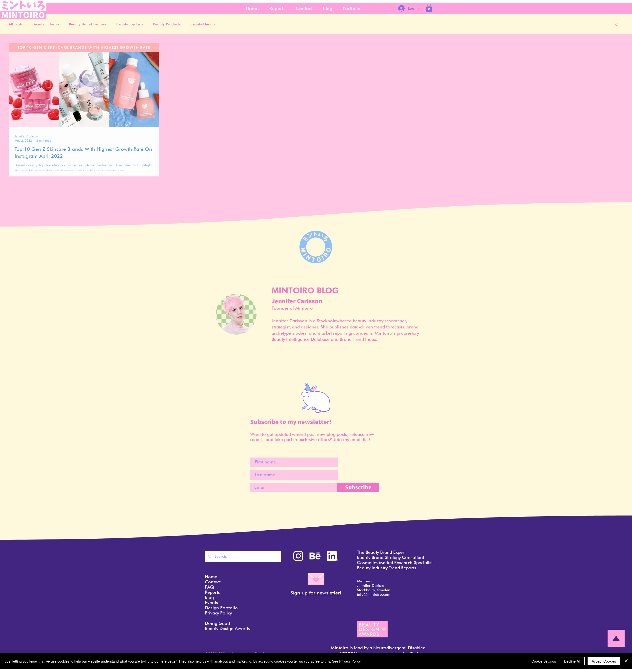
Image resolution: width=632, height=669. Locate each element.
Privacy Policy (218, 612)
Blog (209, 597)
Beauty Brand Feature (87, 24)
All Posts (16, 24)
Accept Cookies (604, 661)
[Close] (626, 661)
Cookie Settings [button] (544, 661)
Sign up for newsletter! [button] (315, 593)
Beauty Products (166, 24)
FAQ (209, 587)
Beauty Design (202, 24)
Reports (212, 592)
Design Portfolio (221, 607)
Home (211, 576)
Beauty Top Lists (129, 24)
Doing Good (217, 623)
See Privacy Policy (346, 661)
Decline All (572, 661)
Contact (212, 581)
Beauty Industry (46, 24)
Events (211, 602)
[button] (429, 8)
